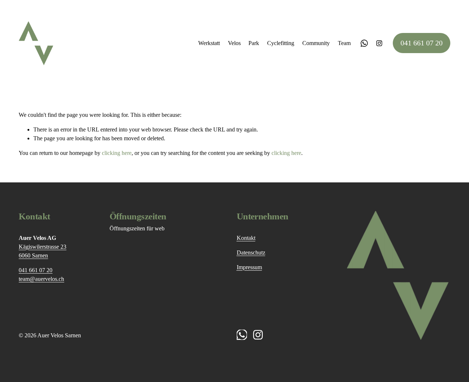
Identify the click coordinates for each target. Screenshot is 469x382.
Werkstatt (209, 43)
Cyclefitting (280, 43)
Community (316, 43)
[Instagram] (379, 43)
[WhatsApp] (364, 43)
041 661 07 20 (421, 43)
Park (253, 43)
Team (344, 43)
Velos (234, 43)
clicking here (117, 153)
